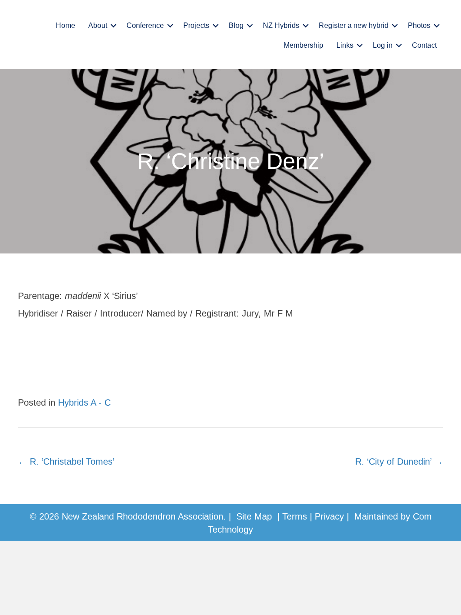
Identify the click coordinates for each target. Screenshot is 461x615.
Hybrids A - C (84, 402)
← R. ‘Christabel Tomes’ (66, 461)
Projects (196, 25)
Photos (419, 25)
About (97, 25)
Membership (303, 45)
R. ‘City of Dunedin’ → (399, 461)
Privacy (329, 516)
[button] (113, 26)
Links (344, 45)
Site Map (254, 516)
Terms (294, 516)
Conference (145, 25)
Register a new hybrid (354, 25)
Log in (383, 45)
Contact (424, 45)
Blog (236, 25)
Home (65, 25)
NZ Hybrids (281, 25)
